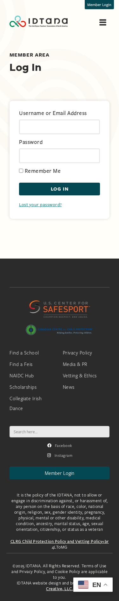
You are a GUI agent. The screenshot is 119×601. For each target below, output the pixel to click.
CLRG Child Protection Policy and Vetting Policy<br (59, 541)
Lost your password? (40, 204)
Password (31, 142)
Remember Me (42, 171)
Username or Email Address (53, 113)
